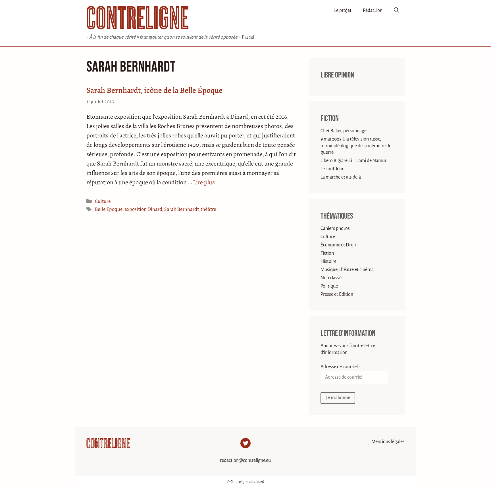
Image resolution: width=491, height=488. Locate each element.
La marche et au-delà (341, 177)
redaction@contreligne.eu (245, 460)
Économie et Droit (338, 245)
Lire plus (204, 182)
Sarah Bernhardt (181, 209)
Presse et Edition (337, 294)
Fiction (330, 118)
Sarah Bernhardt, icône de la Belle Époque (154, 90)
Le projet (342, 10)
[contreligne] (137, 18)
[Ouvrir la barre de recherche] (396, 10)
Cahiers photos (335, 228)
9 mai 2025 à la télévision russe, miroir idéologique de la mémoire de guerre (356, 146)
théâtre (208, 209)
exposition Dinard (143, 209)
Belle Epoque (108, 209)
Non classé (331, 277)
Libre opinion (337, 75)
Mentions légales (388, 441)
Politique (329, 286)
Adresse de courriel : (340, 366)
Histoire (328, 261)
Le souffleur (332, 168)
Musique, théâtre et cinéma (347, 269)
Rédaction (372, 10)
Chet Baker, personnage (344, 130)
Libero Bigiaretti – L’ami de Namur (353, 160)
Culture (103, 201)
